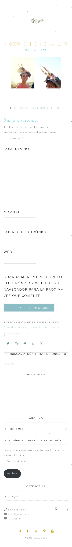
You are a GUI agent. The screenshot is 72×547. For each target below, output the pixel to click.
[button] (36, 35)
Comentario (18, 149)
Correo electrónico (26, 232)
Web (8, 252)
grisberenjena (36, 21)
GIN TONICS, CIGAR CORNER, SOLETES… (37, 108)
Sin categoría (12, 496)
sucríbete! (12, 473)
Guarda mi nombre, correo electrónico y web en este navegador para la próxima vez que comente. (34, 286)
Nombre (12, 212)
